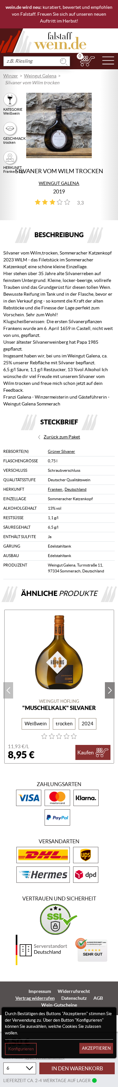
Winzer (10, 75)
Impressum (40, 991)
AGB (98, 998)
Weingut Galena (40, 75)
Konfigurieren (21, 1048)
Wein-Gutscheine (59, 1005)
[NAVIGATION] (108, 61)
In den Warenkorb (77, 1068)
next (110, 690)
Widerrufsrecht (74, 991)
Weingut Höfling (59, 701)
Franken (55, 489)
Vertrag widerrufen (35, 998)
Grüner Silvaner (61, 451)
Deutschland (76, 489)
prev (8, 690)
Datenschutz (74, 998)
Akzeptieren (96, 1048)
